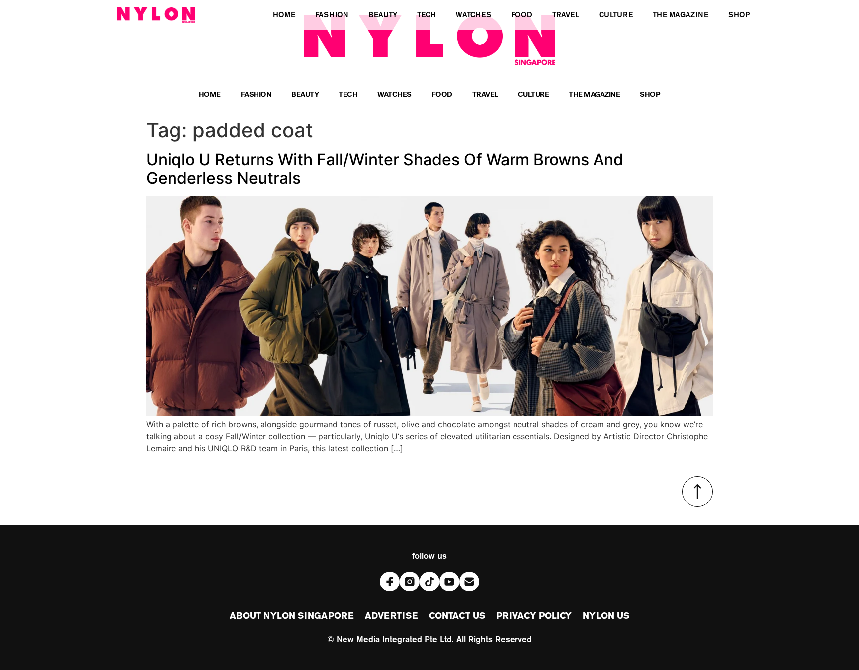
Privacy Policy (534, 616)
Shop (650, 95)
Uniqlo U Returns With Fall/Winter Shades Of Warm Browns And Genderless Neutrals (384, 169)
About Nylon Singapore (292, 616)
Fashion (256, 95)
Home (210, 95)
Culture (533, 95)
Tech (348, 95)
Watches (394, 95)
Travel (485, 95)
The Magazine (594, 95)
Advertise (391, 616)
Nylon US (606, 616)
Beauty (305, 95)
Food (441, 95)
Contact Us (457, 616)
